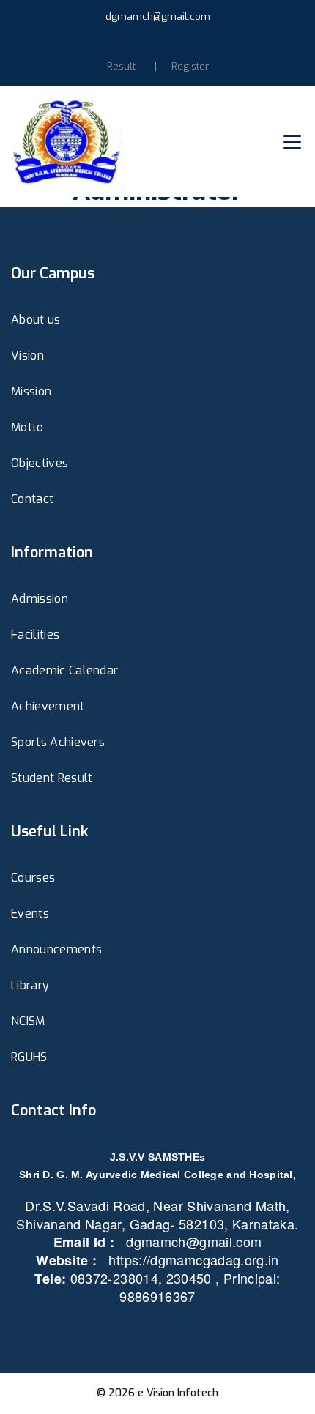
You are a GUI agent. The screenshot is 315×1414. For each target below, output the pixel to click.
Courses (33, 877)
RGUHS (29, 1057)
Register (190, 66)
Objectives (39, 463)
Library (30, 985)
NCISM (28, 1021)
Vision (27, 355)
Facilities (35, 634)
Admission (39, 598)
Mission (31, 391)
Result (121, 66)
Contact (32, 499)
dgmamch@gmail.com (157, 16)
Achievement (48, 706)
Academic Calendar (64, 670)
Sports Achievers (58, 742)
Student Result (51, 778)
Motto (27, 427)
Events (30, 913)
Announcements (56, 949)
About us (36, 319)
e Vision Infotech (178, 1393)
